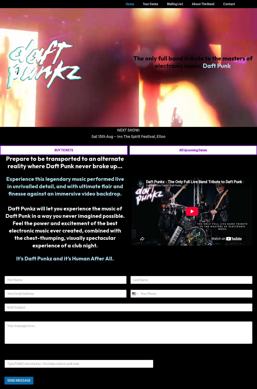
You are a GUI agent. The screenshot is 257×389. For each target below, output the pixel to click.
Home (130, 4)
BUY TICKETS (64, 150)
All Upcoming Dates (193, 150)
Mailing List (175, 4)
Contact (229, 4)
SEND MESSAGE (18, 380)
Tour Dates (150, 4)
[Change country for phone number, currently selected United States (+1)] (134, 294)
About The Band (203, 4)
